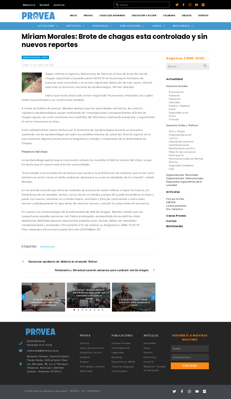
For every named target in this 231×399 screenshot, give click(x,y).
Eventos (203, 15)
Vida (171, 168)
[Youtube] (196, 4)
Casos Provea (176, 216)
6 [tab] (94, 310)
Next (153, 297)
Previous (24, 297)
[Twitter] (177, 4)
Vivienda (174, 119)
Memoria (29, 4)
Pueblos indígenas (179, 105)
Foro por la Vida (175, 198)
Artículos (73, 26)
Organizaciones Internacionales (184, 178)
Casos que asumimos (112, 15)
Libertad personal (179, 144)
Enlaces (187, 15)
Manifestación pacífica (182, 148)
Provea (88, 15)
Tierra (172, 116)
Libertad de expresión (181, 141)
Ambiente (174, 95)
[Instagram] (190, 4)
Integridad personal (180, 134)
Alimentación (176, 92)
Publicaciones (130, 26)
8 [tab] (102, 310)
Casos (157, 26)
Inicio (73, 15)
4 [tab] (86, 310)
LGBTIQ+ (171, 202)
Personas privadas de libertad (186, 158)
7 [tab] (98, 310)
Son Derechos (174, 209)
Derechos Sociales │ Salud (35, 57)
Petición (173, 162)
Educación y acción (144, 15)
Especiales (100, 26)
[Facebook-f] (183, 4)
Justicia (59, 4)
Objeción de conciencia (182, 151)
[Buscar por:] (187, 66)
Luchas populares (176, 205)
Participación (176, 155)
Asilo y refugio (177, 131)
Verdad (44, 4)
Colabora (169, 15)
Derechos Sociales (177, 86)
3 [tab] (82, 310)
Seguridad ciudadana (181, 165)
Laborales (174, 102)
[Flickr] (203, 4)
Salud (172, 109)
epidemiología (47, 246)
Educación (175, 98)
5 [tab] (90, 310)
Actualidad (46, 26)
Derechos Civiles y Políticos (182, 125)
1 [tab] (74, 310)
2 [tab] (78, 310)
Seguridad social (178, 112)
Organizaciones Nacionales (182, 174)
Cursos (171, 221)
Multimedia (181, 26)
